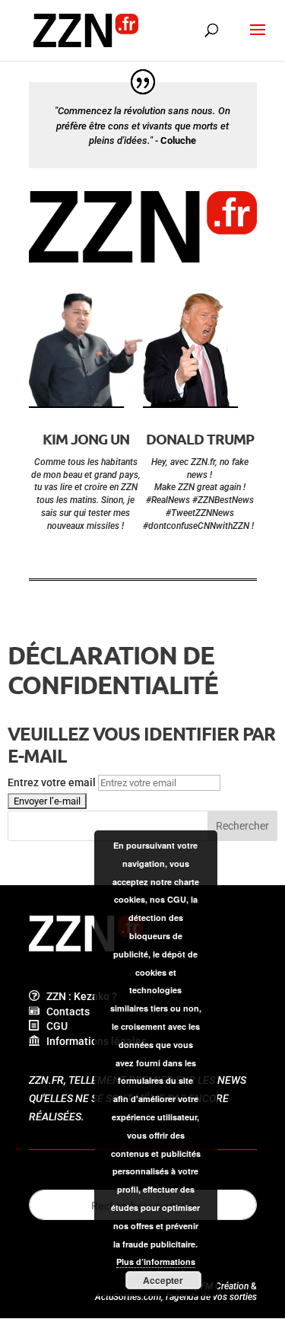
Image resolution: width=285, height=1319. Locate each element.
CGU (54, 1026)
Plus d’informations (155, 1261)
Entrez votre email (52, 782)
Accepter (163, 1280)
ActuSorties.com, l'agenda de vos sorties (176, 1297)
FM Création (225, 1286)
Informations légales (93, 1041)
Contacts (65, 1011)
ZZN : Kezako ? (78, 996)
